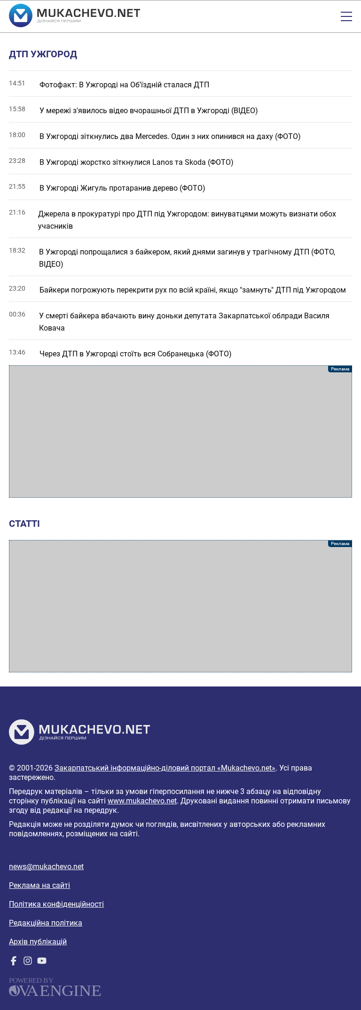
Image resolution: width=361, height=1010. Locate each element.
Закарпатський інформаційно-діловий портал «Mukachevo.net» (165, 767)
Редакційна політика (45, 922)
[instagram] (27, 962)
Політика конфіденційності (56, 904)
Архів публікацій (38, 941)
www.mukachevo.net (142, 800)
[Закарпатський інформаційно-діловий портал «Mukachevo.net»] (74, 16)
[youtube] (42, 962)
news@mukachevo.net (46, 866)
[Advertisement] (180, 431)
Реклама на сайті (39, 885)
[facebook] (13, 962)
